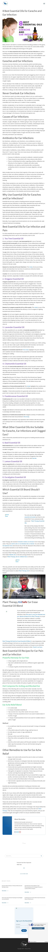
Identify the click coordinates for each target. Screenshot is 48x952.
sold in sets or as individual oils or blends (22, 544)
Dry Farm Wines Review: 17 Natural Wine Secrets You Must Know (12, 902)
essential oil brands (30, 517)
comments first (41, 843)
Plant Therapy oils (24, 571)
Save (7, 514)
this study (26, 417)
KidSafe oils (12, 554)
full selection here (8, 545)
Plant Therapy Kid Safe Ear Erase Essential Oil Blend (17, 641)
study (30, 267)
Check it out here (37, 647)
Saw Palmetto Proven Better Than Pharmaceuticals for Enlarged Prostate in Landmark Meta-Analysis (35, 902)
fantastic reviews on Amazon (26, 542)
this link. (34, 458)
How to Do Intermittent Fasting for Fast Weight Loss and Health (12, 913)
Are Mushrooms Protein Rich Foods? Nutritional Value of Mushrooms (35, 913)
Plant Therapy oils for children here (17, 556)
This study (25, 350)
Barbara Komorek (7, 826)
